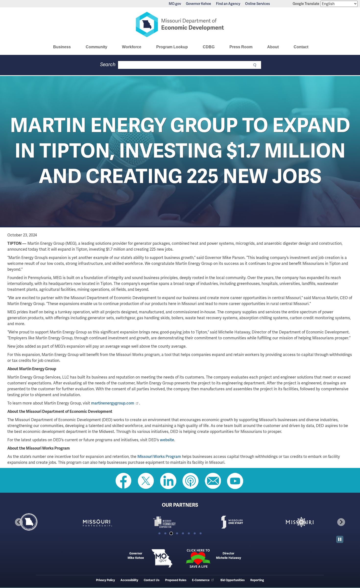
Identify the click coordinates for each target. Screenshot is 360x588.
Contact (301, 47)
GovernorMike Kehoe (136, 556)
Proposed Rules (175, 580)
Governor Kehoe (198, 4)
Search (108, 64)
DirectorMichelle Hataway (228, 556)
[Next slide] (341, 522)
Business (62, 47)
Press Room (240, 47)
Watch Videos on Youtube (235, 481)
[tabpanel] (45, 522)
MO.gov (175, 4)
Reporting (257, 580)
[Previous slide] (19, 522)
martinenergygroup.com (112, 403)
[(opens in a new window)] (112, 522)
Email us (213, 481)
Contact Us (151, 580)
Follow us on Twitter (146, 481)
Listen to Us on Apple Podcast (190, 481)
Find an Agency (228, 4)
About (273, 47)
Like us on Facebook (124, 481)
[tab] (159, 533)
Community (96, 47)
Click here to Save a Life (198, 558)
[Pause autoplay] (339, 539)
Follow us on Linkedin (168, 481)
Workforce (131, 47)
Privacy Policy (105, 580)
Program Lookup (172, 47)
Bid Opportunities (232, 580)
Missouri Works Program (159, 456)
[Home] (180, 24)
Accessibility (129, 580)
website (167, 439)
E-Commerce (201, 580)
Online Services (257, 4)
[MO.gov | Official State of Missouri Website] (162, 558)
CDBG (209, 47)
